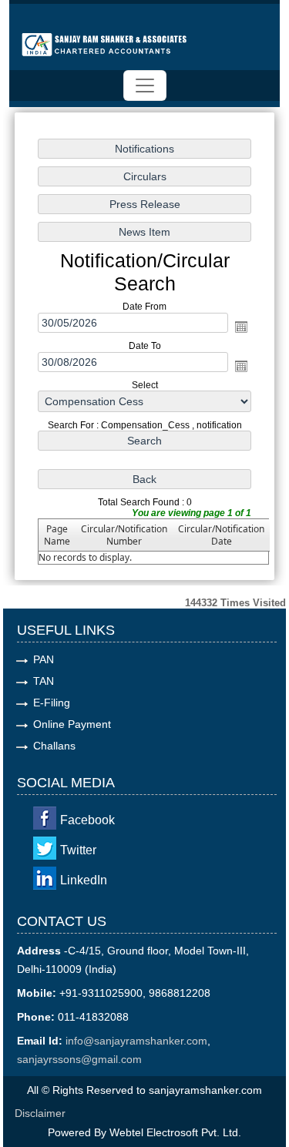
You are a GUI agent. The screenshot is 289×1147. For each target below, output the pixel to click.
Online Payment (72, 724)
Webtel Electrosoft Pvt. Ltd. (175, 1132)
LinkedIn (83, 880)
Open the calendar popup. (241, 326)
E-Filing (51, 702)
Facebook (87, 820)
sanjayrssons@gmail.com (79, 1059)
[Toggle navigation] (144, 85)
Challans (54, 746)
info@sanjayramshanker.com (136, 1041)
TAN (43, 681)
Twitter (78, 850)
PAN (43, 659)
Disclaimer (40, 1113)
